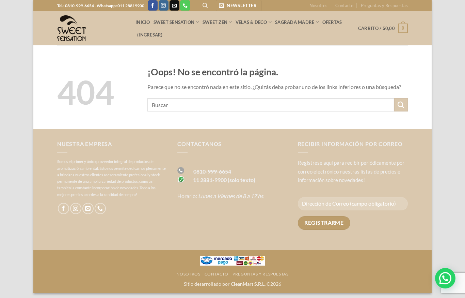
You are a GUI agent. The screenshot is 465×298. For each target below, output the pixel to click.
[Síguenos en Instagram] (164, 5)
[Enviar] (401, 104)
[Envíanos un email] (174, 5)
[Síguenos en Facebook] (153, 5)
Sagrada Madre (294, 22)
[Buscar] (205, 5)
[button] (239, 5)
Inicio (142, 22)
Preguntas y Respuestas (384, 5)
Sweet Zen (215, 22)
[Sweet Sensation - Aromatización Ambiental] (91, 28)
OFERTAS (332, 22)
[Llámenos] (185, 5)
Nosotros (318, 5)
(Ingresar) (150, 35)
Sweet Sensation (174, 22)
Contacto (344, 5)
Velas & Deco (251, 22)
